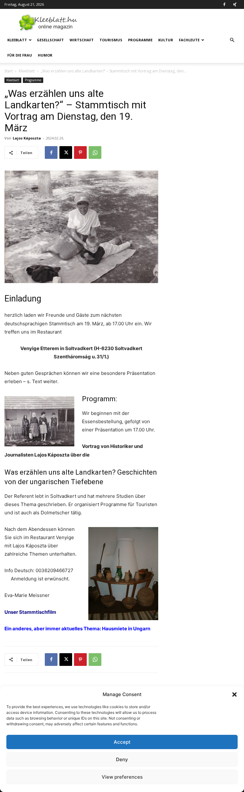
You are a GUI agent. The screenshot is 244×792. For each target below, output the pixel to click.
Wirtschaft (82, 39)
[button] (234, 694)
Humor (45, 55)
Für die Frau (19, 55)
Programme (140, 39)
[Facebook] (224, 4)
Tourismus (110, 39)
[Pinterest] (80, 152)
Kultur (165, 39)
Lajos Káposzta (27, 138)
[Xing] (235, 4)
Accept (122, 742)
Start (8, 71)
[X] (65, 152)
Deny (122, 759)
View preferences (122, 777)
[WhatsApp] (95, 152)
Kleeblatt (17, 39)
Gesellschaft (50, 39)
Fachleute (189, 39)
